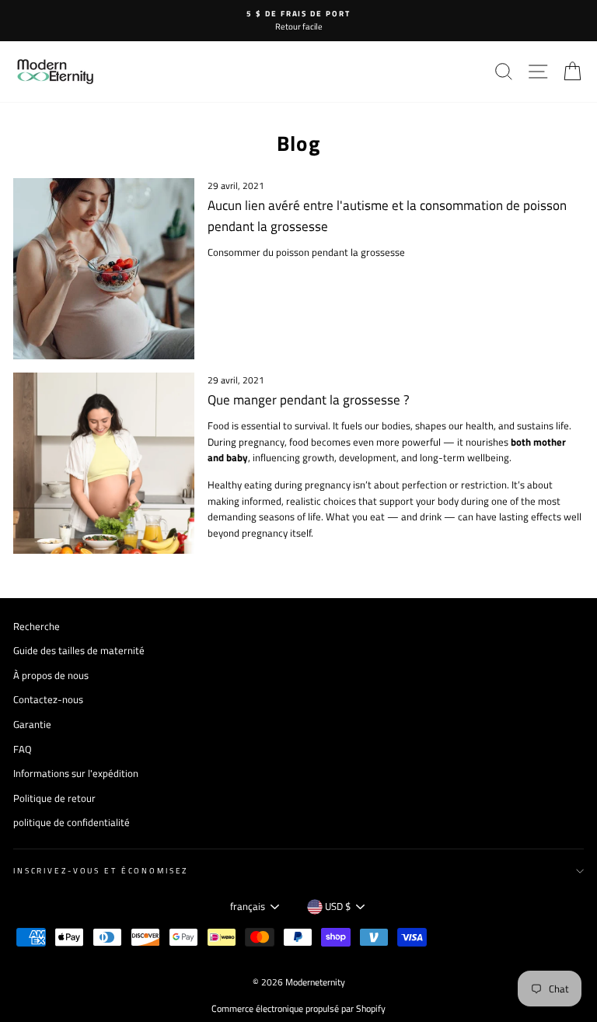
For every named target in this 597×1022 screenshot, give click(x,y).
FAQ (22, 749)
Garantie (32, 724)
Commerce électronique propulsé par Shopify (298, 1008)
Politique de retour (54, 798)
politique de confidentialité (71, 822)
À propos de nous (51, 675)
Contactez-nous (48, 699)
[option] (298, 20)
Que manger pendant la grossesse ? (309, 400)
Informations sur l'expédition (75, 773)
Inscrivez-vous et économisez (100, 871)
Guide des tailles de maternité (79, 650)
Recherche (36, 626)
